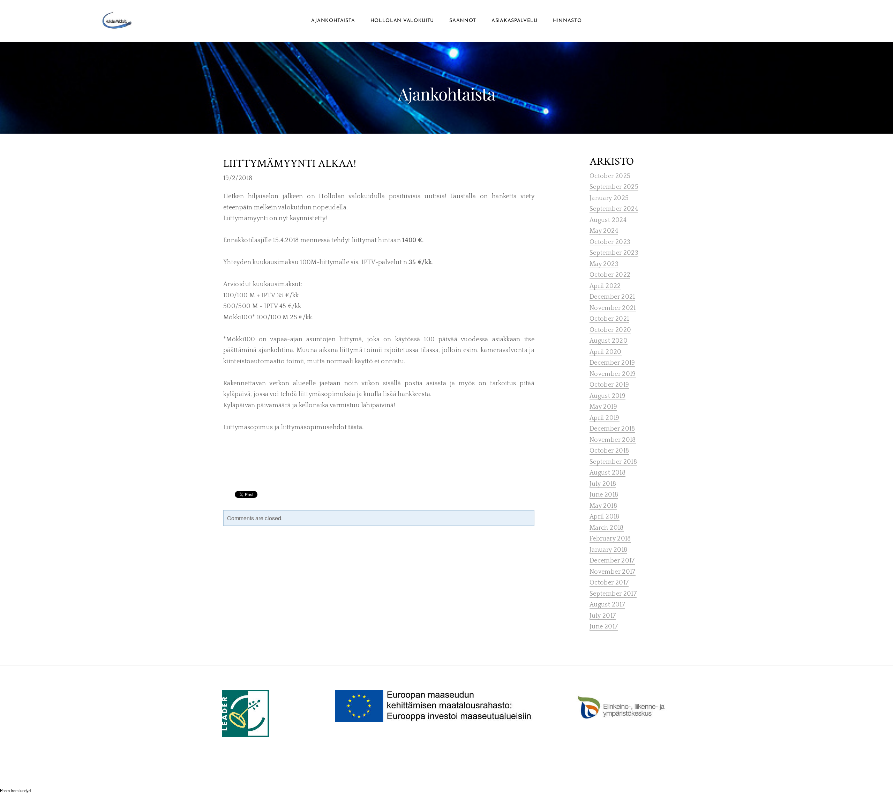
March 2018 (607, 527)
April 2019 (605, 418)
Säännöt (462, 20)
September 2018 (613, 462)
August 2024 (608, 220)
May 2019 (603, 406)
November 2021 (613, 308)
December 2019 (612, 362)
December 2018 (612, 428)
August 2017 (607, 604)
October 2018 (609, 450)
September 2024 (614, 209)
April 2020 (606, 352)
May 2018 (603, 505)
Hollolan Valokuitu (402, 20)
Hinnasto (567, 20)
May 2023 (604, 264)
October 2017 (609, 582)
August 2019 (607, 396)
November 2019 (613, 374)
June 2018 (604, 494)
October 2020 (610, 330)
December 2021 (612, 296)
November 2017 (613, 571)
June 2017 (604, 626)
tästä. (355, 427)
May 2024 (604, 231)
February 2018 (610, 538)
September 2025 (614, 187)
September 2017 (613, 593)
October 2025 (610, 176)
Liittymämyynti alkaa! (289, 164)
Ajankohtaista (333, 20)
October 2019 (609, 384)
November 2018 (613, 440)
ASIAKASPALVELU (514, 20)
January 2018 (608, 549)
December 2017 (612, 560)
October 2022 (610, 274)
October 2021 (609, 318)
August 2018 (607, 472)
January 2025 (609, 198)
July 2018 (603, 484)
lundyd (25, 790)
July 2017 (603, 615)
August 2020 (609, 340)
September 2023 (614, 252)
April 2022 (605, 286)
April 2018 (605, 516)
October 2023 (610, 242)
